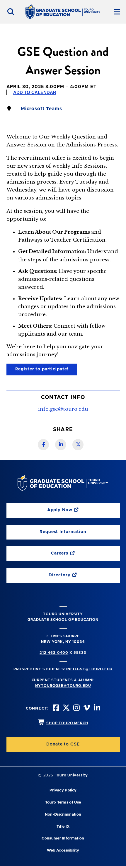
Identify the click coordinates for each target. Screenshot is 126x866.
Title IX (63, 827)
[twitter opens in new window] (65, 708)
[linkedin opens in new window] (96, 708)
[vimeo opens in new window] (86, 708)
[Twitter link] (78, 444)
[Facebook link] (43, 444)
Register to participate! (42, 369)
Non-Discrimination (63, 814)
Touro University (71, 775)
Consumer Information (63, 838)
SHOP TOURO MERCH (67, 723)
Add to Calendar (34, 92)
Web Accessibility (63, 850)
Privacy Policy (63, 790)
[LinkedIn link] (60, 444)
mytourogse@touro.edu (63, 685)
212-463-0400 (54, 652)
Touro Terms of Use (63, 802)
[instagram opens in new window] (76, 708)
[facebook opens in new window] (55, 708)
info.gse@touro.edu (63, 409)
